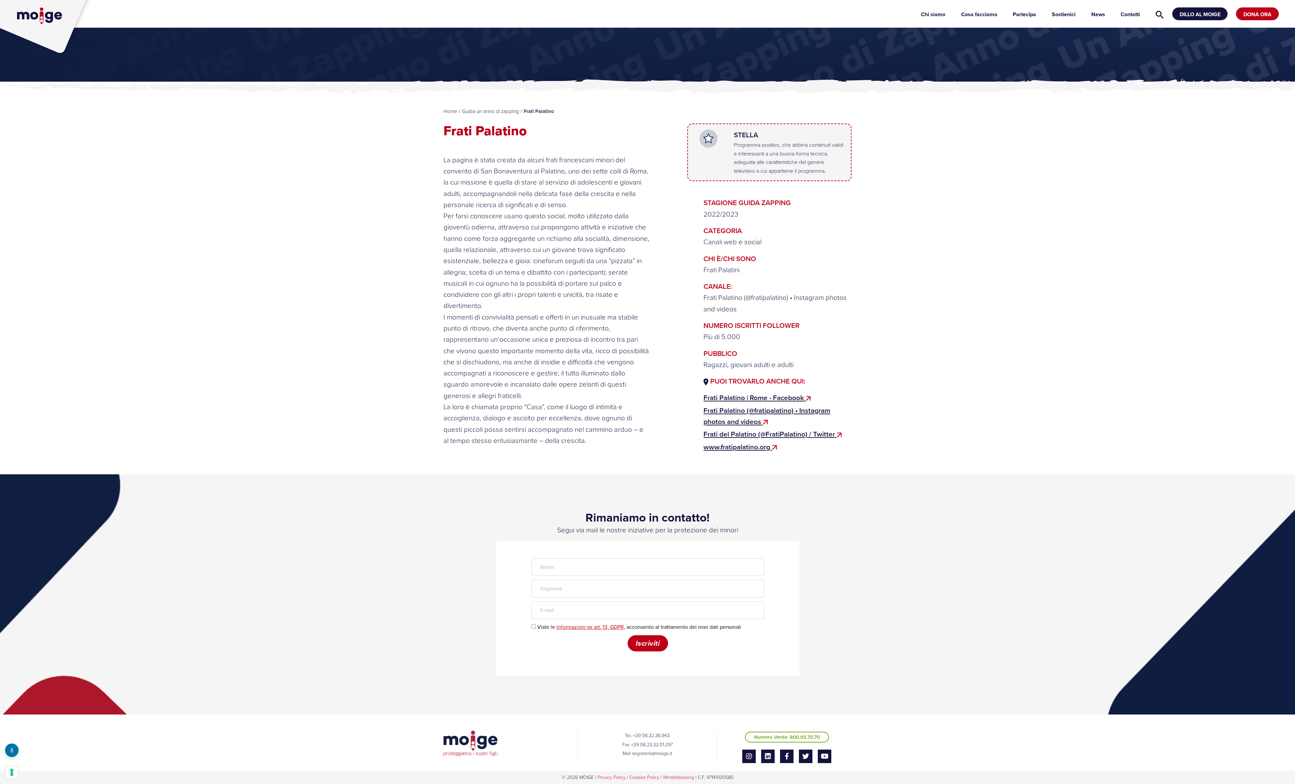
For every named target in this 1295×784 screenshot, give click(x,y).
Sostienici (1063, 14)
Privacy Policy (612, 777)
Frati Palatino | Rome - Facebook (754, 398)
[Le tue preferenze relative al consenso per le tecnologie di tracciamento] (11, 772)
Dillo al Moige (1200, 14)
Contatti (1130, 14)
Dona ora (1257, 14)
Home (450, 111)
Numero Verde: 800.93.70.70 (787, 737)
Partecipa (1024, 14)
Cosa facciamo (979, 14)
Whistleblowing (678, 777)
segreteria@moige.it (652, 753)
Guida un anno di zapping (490, 111)
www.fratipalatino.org (737, 447)
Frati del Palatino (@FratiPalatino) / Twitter (770, 434)
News (1098, 14)
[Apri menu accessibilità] (12, 750)
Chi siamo (933, 14)
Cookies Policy (644, 777)
